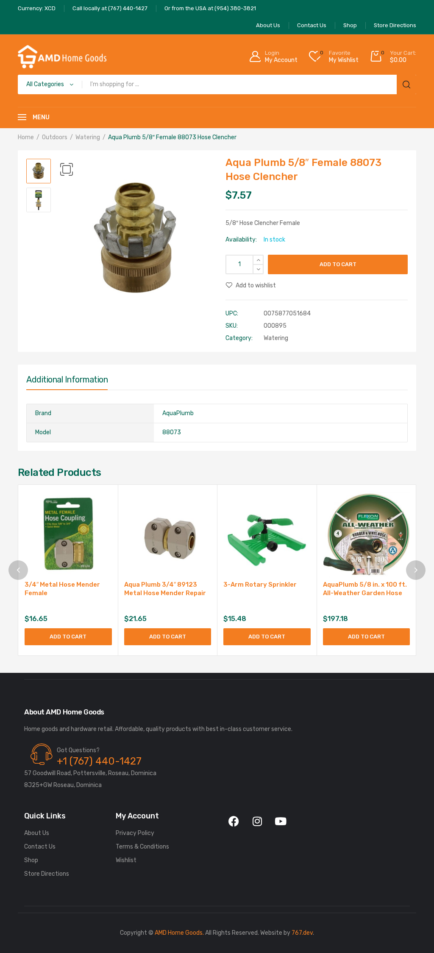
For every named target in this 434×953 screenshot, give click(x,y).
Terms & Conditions (142, 846)
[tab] (67, 381)
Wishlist (126, 860)
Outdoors (54, 137)
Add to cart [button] (68, 636)
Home (26, 137)
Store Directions (46, 873)
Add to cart (338, 264)
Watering (87, 137)
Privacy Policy (135, 833)
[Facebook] (234, 821)
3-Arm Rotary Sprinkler (260, 584)
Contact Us (40, 846)
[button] (66, 169)
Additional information (67, 379)
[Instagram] (257, 821)
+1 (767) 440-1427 (99, 761)
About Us (36, 833)
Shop (31, 860)
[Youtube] (280, 821)
